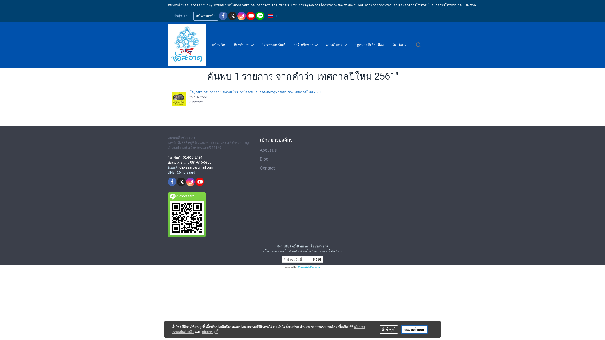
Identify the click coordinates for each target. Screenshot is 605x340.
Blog (264, 159)
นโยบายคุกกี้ (210, 332)
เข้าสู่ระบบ (181, 16)
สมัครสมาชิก (206, 16)
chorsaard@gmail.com (196, 167)
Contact (267, 168)
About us (268, 150)
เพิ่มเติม (397, 45)
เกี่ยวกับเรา (242, 45)
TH (275, 16)
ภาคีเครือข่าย (304, 45)
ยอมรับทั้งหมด (414, 329)
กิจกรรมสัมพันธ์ (273, 45)
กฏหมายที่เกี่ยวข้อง (369, 45)
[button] (419, 45)
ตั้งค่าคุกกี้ (388, 329)
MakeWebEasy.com (309, 267)
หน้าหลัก (218, 45)
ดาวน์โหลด (334, 45)
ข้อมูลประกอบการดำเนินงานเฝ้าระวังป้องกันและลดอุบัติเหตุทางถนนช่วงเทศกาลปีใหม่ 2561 (255, 92)
